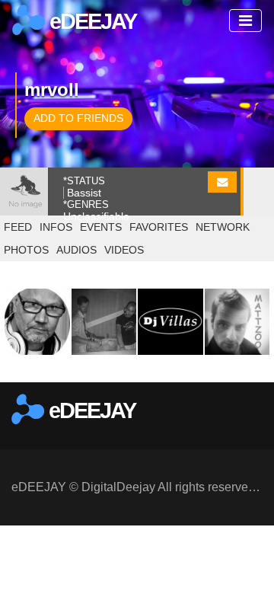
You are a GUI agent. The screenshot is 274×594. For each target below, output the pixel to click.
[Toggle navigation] (245, 20)
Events (101, 227)
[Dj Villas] (170, 321)
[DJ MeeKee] (104, 321)
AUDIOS (76, 250)
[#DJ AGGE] (37, 321)
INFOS (56, 227)
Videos (124, 250)
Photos (26, 250)
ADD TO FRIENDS (78, 118)
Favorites (158, 227)
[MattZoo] (237, 321)
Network (223, 227)
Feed (18, 227)
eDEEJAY (90, 21)
